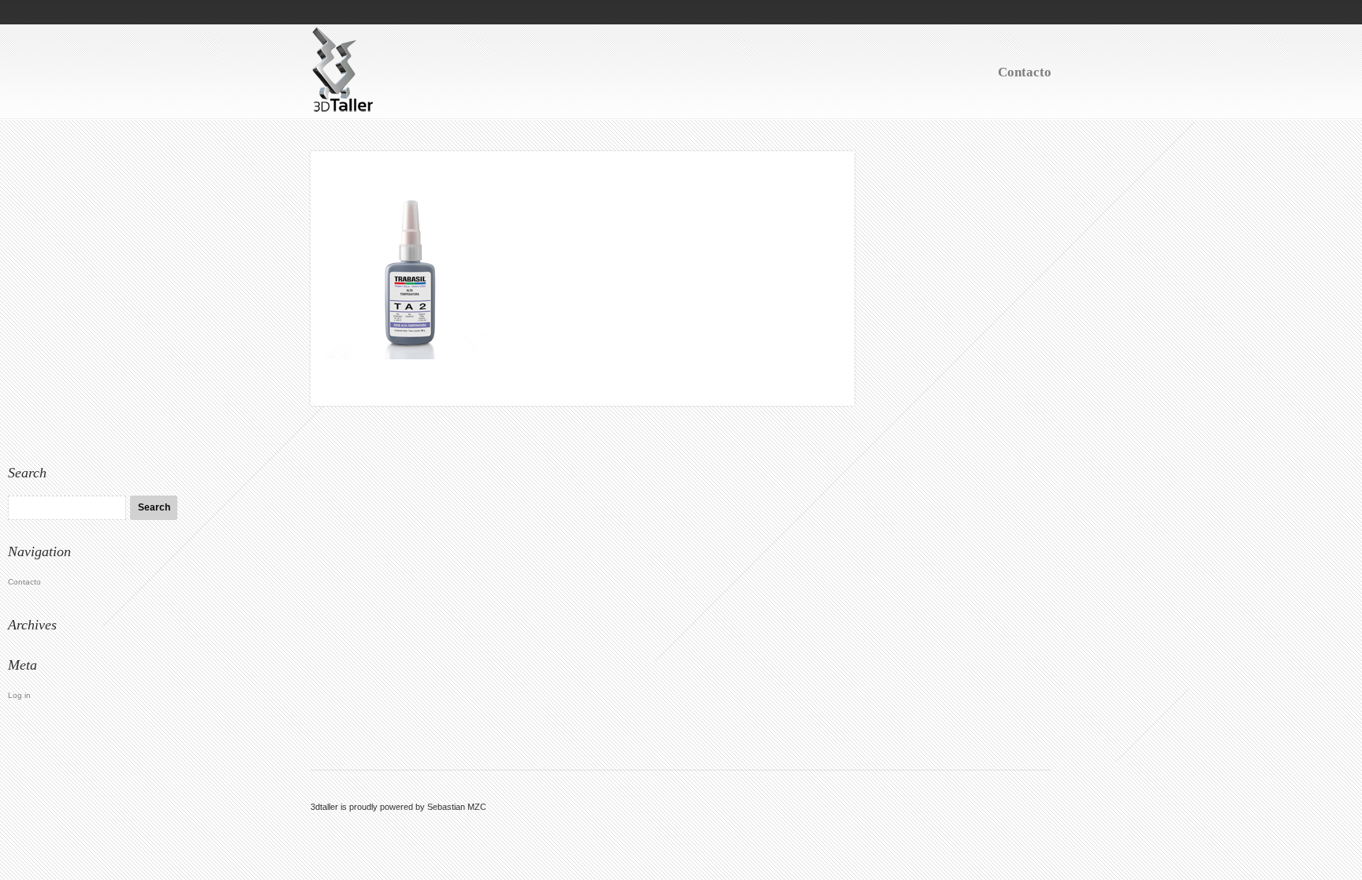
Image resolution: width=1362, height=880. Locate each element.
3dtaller (324, 806)
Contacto (1024, 72)
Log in (19, 695)
